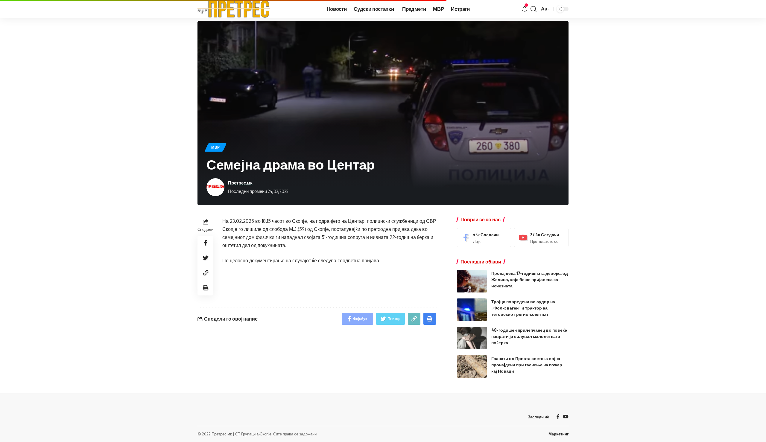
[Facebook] (484, 237)
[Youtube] (541, 237)
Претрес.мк (240, 182)
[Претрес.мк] (233, 9)
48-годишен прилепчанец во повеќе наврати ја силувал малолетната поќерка (529, 336)
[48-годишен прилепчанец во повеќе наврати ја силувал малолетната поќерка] (472, 338)
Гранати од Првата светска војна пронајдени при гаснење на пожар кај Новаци (526, 365)
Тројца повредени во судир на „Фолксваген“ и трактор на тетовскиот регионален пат (523, 308)
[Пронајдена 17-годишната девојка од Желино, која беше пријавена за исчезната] (472, 281)
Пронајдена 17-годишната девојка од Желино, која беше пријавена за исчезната (529, 279)
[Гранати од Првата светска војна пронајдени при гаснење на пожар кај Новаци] (472, 366)
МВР (215, 147)
